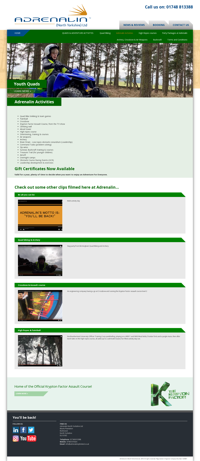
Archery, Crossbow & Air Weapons (132, 39)
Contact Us (181, 25)
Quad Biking (105, 33)
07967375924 (72, 442)
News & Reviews (134, 25)
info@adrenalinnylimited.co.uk (77, 444)
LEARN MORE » (22, 91)
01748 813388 (169, 7)
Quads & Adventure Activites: (78, 33)
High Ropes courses (148, 33)
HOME (17, 33)
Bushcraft (157, 39)
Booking (159, 25)
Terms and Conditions (177, 39)
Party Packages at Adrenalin (174, 33)
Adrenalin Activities (124, 33)
